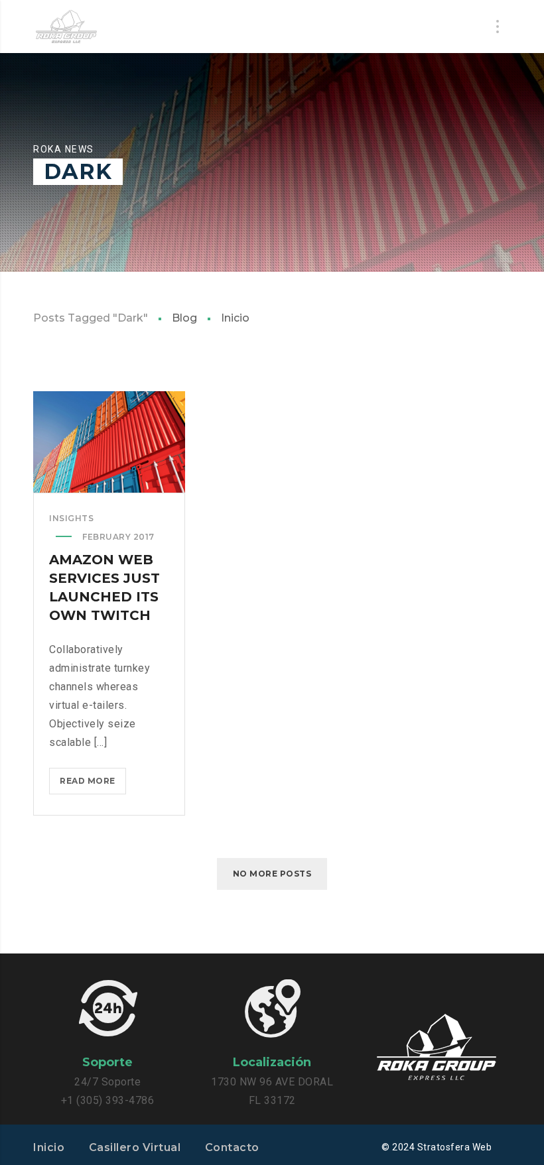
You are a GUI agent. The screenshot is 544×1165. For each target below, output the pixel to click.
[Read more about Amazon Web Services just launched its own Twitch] (109, 442)
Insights (71, 518)
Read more (93, 784)
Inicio (235, 318)
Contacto (232, 1147)
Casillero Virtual (135, 1147)
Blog (184, 318)
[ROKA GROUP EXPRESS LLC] (66, 26)
